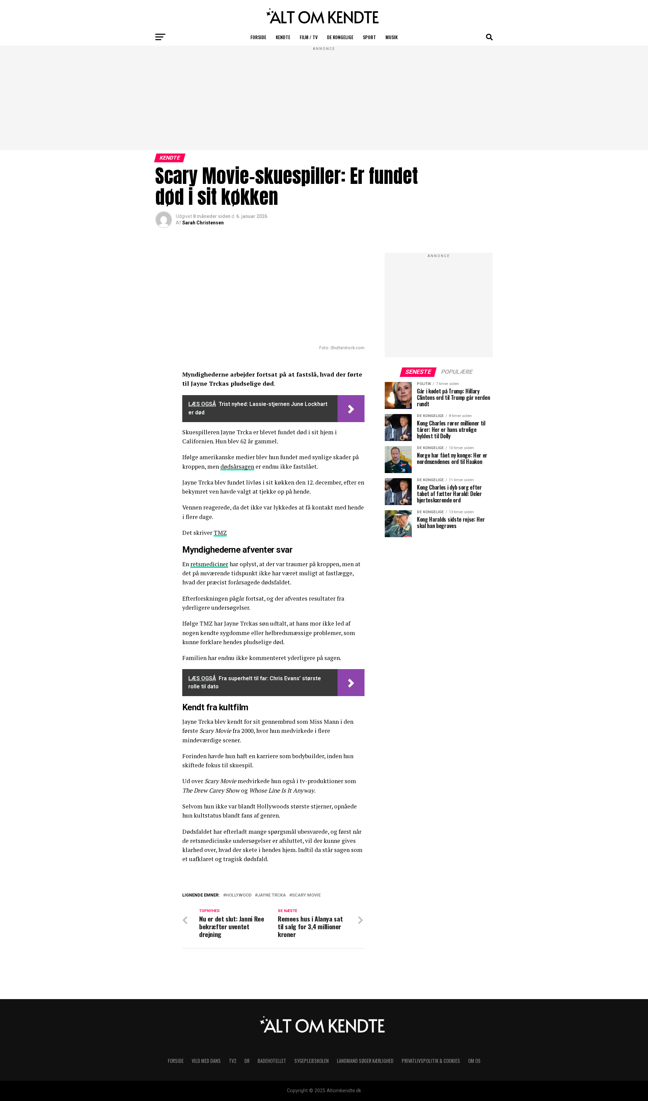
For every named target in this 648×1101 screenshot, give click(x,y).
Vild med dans (206, 1060)
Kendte (283, 36)
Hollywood (238, 895)
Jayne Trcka (272, 895)
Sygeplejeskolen (311, 1060)
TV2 (232, 1060)
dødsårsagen (237, 466)
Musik (391, 36)
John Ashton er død (230, 903)
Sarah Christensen (203, 222)
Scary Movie (306, 895)
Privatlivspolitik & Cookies (431, 1060)
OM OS (474, 1060)
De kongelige (340, 36)
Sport (369, 36)
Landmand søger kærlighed (365, 1060)
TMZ (220, 532)
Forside (258, 36)
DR (246, 1060)
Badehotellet (272, 1060)
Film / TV (309, 36)
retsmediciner (209, 564)
